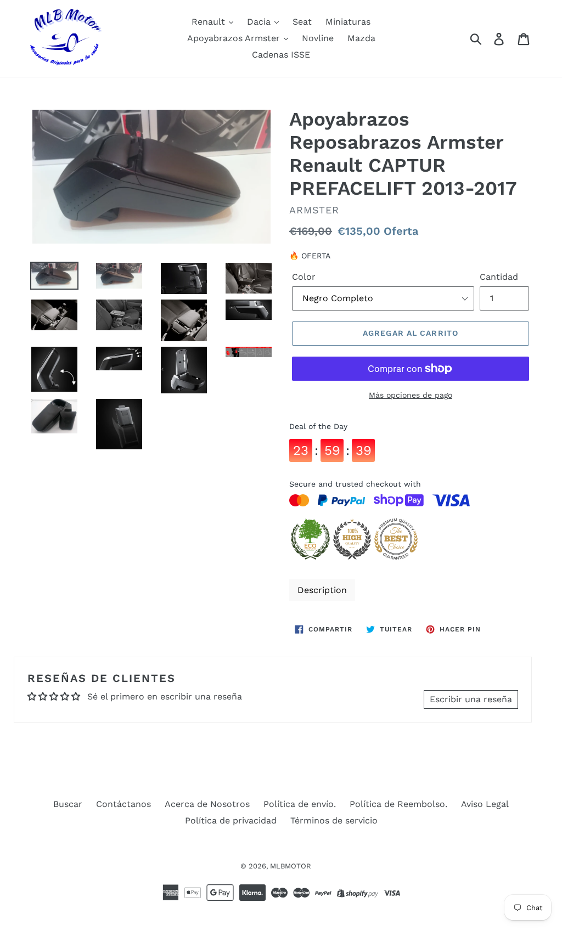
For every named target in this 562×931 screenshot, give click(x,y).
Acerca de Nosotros (207, 804)
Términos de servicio (334, 820)
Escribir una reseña (471, 699)
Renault (210, 21)
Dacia (260, 21)
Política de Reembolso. (398, 804)
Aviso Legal (485, 804)
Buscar (67, 804)
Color (304, 277)
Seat (302, 21)
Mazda (361, 38)
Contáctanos (123, 804)
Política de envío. (299, 804)
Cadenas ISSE (281, 54)
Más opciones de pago (410, 395)
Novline (318, 38)
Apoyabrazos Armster (235, 38)
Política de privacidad (231, 820)
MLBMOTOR (290, 866)
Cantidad (499, 277)
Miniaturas (347, 21)
